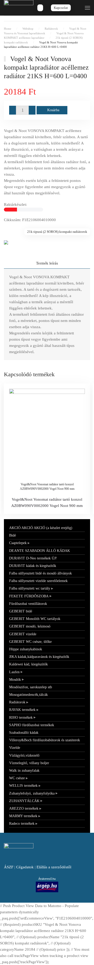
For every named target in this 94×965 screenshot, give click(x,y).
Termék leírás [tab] (47, 263)
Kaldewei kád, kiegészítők (28, 664)
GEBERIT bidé (20, 611)
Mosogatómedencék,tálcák (28, 695)
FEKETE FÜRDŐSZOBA (29, 596)
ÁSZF (8, 867)
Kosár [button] (40, 7)
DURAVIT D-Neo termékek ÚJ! (33, 558)
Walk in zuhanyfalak (24, 770)
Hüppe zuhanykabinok (25, 649)
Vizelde (14, 748)
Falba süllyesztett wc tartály (29, 588)
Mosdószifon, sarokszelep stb (30, 687)
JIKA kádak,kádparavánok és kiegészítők (39, 657)
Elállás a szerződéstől (54, 867)
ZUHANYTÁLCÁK (24, 801)
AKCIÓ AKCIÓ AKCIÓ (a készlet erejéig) (40, 528)
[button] (87, 8)
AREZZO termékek (23, 808)
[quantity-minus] (12, 110)
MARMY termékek (23, 816)
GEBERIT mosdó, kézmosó (29, 626)
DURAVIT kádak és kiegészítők (32, 566)
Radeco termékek (21, 823)
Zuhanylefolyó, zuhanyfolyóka (32, 793)
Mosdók (15, 680)
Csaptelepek (18, 543)
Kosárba (53, 110)
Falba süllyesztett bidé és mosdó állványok (40, 573)
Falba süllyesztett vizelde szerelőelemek (38, 581)
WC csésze (17, 778)
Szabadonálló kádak (23, 733)
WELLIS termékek (23, 786)
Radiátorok (17, 702)
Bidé (12, 535)
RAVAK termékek (22, 710)
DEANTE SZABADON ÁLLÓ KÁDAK (39, 551)
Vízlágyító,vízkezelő (24, 755)
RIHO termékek (21, 717)
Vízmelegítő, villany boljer (29, 763)
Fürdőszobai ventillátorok (28, 604)
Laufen (14, 672)
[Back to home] (18, 8)
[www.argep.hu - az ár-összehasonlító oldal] (47, 886)
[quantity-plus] (32, 110)
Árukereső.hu (47, 878)
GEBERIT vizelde (22, 634)
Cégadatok (25, 867)
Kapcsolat (61, 8)
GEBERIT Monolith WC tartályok (34, 619)
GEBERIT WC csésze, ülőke (30, 642)
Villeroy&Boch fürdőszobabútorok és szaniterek (44, 740)
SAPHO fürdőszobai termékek (31, 725)
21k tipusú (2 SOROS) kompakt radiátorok (57, 232)
